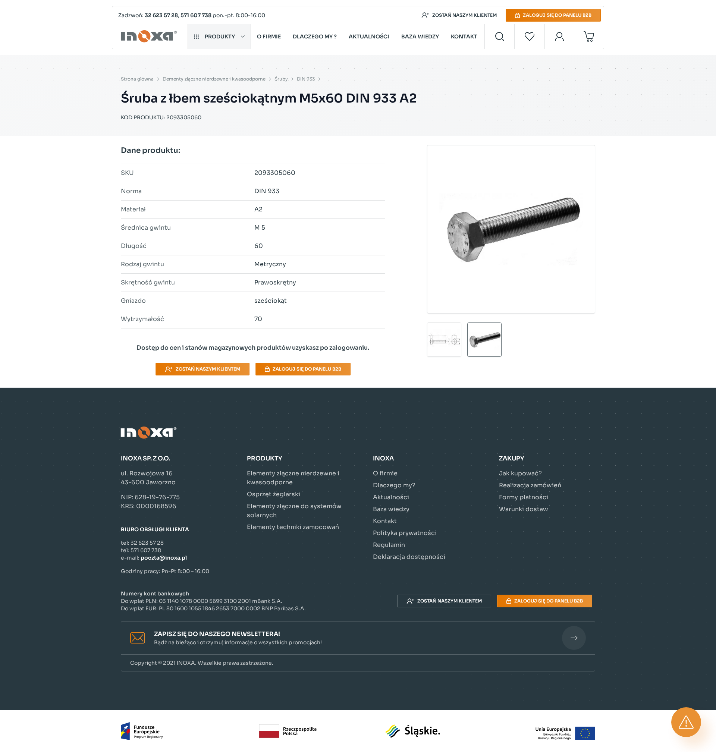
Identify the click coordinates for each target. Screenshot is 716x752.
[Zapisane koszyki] (529, 36)
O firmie (269, 36)
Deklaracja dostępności (409, 557)
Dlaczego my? (394, 485)
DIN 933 (306, 79)
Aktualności (369, 36)
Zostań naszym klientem (464, 15)
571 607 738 (195, 15)
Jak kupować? (520, 473)
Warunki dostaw (523, 509)
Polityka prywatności (405, 533)
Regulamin (389, 545)
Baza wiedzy (420, 36)
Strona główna (137, 79)
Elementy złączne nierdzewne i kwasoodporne (214, 79)
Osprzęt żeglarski (273, 494)
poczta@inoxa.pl (164, 557)
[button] (358, 638)
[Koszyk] (589, 36)
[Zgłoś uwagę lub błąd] (686, 722)
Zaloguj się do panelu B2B (557, 15)
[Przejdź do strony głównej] (150, 36)
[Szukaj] (499, 36)
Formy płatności (523, 497)
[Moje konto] (559, 36)
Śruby (281, 79)
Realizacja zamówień (530, 485)
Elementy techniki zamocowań (293, 527)
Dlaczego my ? (315, 36)
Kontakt (464, 36)
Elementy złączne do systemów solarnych (294, 510)
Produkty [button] (220, 36)
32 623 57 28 (161, 15)
